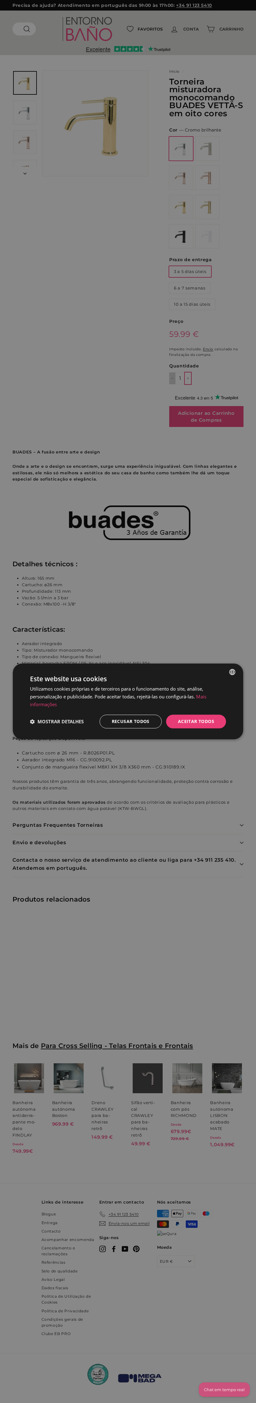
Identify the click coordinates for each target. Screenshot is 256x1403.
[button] (57, 721)
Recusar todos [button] (131, 721)
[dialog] (128, 701)
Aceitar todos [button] (196, 721)
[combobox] (232, 672)
